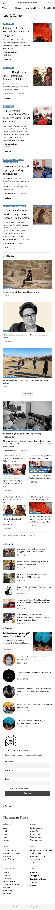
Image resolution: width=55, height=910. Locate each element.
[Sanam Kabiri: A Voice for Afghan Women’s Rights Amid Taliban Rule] (9, 565)
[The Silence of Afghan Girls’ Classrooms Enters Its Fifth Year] (9, 659)
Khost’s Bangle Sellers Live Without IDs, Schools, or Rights (16, 75)
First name (9, 762)
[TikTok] (24, 900)
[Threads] (38, 900)
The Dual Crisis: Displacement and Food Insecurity (21, 292)
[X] (16, 900)
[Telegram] (33, 900)
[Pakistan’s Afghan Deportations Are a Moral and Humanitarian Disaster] (27, 317)
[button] (5, 3)
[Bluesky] (41, 900)
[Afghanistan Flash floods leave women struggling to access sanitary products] (9, 552)
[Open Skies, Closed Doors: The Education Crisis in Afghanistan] (9, 707)
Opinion (5, 331)
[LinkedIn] (27, 900)
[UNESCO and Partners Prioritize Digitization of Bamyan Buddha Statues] (42, 215)
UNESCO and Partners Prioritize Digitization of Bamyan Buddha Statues (17, 214)
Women (14, 162)
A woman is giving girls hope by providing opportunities (16, 170)
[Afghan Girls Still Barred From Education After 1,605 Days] (9, 675)
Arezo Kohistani (10, 193)
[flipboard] (30, 900)
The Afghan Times (11, 52)
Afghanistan (7, 160)
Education (6, 162)
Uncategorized (20, 206)
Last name (9, 770)
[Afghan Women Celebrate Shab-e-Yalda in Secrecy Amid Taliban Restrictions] (42, 115)
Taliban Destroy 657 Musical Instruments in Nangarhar (16, 31)
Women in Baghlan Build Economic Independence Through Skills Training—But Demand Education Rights (33, 617)
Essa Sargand (9, 93)
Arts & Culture (8, 23)
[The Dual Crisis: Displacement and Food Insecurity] (27, 274)
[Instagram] (21, 900)
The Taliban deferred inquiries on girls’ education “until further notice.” (16, 635)
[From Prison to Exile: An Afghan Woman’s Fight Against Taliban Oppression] (9, 578)
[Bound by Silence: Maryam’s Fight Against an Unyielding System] (9, 590)
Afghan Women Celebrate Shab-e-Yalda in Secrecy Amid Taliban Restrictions (14, 458)
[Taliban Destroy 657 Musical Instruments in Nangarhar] (42, 32)
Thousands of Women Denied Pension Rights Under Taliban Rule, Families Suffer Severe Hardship (33, 602)
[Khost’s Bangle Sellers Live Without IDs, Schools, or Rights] (42, 76)
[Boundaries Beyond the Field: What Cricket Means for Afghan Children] (27, 363)
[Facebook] (13, 900)
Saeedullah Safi (10, 243)
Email (7, 779)
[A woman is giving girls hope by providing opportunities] (42, 168)
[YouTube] (19, 900)
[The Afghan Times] (27, 2)
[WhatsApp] (36, 900)
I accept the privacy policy (18, 788)
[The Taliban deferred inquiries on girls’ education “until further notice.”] (42, 641)
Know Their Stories (9, 376)
